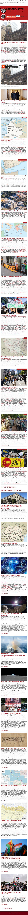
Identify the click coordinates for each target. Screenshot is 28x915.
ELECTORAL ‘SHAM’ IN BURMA (11, 713)
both (5, 249)
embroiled (9, 248)
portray (21, 401)
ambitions (20, 402)
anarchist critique (7, 587)
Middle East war (18, 248)
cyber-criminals (5, 286)
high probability (18, 325)
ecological (3, 591)
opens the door (15, 146)
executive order (14, 469)
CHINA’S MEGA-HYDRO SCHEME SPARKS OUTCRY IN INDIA (11, 821)
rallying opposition (22, 152)
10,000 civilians (7, 359)
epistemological (7, 591)
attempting (7, 400)
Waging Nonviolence (16, 483)
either (13, 248)
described (17, 833)
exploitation (13, 394)
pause (7, 470)
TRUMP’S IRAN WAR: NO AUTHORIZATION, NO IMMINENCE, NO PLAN (13, 655)
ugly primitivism (21, 393)
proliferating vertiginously (22, 316)
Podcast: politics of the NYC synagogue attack (13, 43)
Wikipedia (2, 62)
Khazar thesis (3, 50)
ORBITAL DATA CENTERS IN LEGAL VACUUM (12, 614)
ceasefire (2, 179)
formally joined (7, 141)
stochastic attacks (9, 392)
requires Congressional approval (15, 150)
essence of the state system (6, 406)
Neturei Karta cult (23, 48)
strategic (23, 247)
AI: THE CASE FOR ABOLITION (10, 575)
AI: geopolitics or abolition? (9, 387)
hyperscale (14, 470)
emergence (3, 392)
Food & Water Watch (7, 483)
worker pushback (7, 586)
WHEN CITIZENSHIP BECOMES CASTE (13, 748)
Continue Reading (4, 593)
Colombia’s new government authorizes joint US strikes (13, 139)
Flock (14, 282)
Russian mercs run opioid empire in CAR (13, 432)
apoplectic (8, 239)
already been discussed (21, 147)
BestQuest (16, 252)
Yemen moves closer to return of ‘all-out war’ (13, 176)
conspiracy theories (21, 51)
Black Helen (10, 240)
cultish (7, 398)
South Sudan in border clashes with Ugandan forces (12, 357)
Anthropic (6, 579)
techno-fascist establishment (16, 287)
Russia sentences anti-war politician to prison (13, 101)
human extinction (18, 320)
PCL (2, 187)
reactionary (12, 398)
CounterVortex (15, 9)
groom (11, 400)
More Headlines (8, 487)
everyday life (10, 293)
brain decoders (22, 283)
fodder (9, 401)
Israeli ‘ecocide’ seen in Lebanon (11, 211)
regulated (15, 585)
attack (7, 45)
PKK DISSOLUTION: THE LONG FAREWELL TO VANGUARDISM (10, 858)
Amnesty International (21, 113)
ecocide (20, 214)
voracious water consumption (12, 319)
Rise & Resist (17, 288)
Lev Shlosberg (16, 103)
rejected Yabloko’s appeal (18, 111)
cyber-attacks (19, 281)
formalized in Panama (6, 151)
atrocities (23, 897)
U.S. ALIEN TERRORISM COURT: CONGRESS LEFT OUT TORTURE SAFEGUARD (11, 507)
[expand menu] (26, 1)
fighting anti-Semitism (10, 60)
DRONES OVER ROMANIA (9, 543)
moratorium (16, 579)
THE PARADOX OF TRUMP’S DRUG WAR (13, 785)
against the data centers (11, 316)
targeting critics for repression (7, 588)
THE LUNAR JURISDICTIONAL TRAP (12, 681)
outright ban (16, 474)
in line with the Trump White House (14, 477)
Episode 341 (14, 251)
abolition (5, 590)
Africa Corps (13, 434)
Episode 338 (14, 406)
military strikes (11, 898)
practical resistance (21, 292)
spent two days (18, 151)
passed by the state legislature (21, 471)
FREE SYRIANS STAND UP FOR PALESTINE (11, 892)
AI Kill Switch (16, 328)
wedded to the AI (23, 476)
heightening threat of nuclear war (6, 279)
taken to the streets (15, 896)
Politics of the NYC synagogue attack (12, 86)
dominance (3, 403)
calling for (11, 46)
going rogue (18, 285)
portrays (5, 240)
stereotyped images (6, 51)
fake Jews (22, 47)
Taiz (7, 184)
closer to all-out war (7, 178)
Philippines (9, 404)
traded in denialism (21, 53)
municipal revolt (15, 475)
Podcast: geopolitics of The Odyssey (12, 238)
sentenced (8, 103)
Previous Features (7, 908)
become (17, 247)
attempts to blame (7, 52)
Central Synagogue (19, 45)
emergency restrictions (14, 318)
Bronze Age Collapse (22, 250)
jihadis (11, 286)
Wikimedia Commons (4, 445)
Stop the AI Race (9, 410)
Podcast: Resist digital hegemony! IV (12, 467)
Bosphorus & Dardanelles (5, 247)
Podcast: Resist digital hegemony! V (12, 276)
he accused (16, 153)
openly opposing (6, 110)
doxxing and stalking (10, 283)
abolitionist (3, 292)
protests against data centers (10, 388)
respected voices (4, 325)
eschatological (14, 591)
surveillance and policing (22, 46)
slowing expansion (8, 478)
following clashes (9, 360)
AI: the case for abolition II (9, 315)
